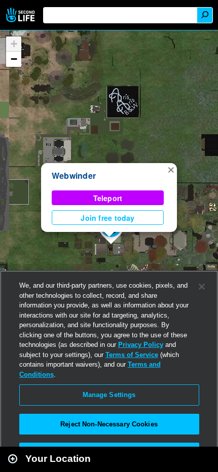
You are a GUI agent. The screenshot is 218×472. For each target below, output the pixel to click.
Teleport (108, 198)
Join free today (107, 218)
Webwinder (74, 175)
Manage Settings (109, 395)
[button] (171, 169)
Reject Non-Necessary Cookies (109, 424)
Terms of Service (131, 355)
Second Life (21, 15)
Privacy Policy (140, 344)
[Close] (202, 287)
